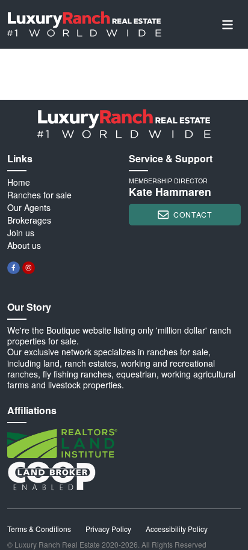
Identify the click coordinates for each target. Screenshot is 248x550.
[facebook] (13, 267)
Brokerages (29, 220)
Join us (20, 233)
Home (18, 182)
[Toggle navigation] (227, 24)
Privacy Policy (108, 529)
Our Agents (29, 207)
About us (24, 245)
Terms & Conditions (39, 529)
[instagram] (28, 267)
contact (192, 214)
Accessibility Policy (177, 529)
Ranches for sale (39, 195)
